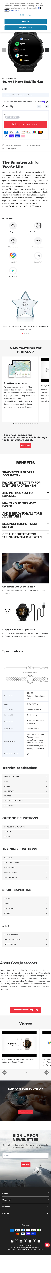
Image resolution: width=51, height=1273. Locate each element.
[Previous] (4, 50)
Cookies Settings (25, 15)
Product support (25, 1112)
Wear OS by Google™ (22, 186)
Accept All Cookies (25, 28)
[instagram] (12, 1241)
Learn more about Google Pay (25, 1010)
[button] (22, 333)
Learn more (25, 445)
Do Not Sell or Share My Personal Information (25, 1247)
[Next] (47, 50)
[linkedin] (34, 1241)
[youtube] (21, 1241)
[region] (25, 16)
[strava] (39, 1241)
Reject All (25, 21)
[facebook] (16, 1241)
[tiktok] (30, 1241)
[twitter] (25, 1241)
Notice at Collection (25, 1245)
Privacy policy (14, 10)
